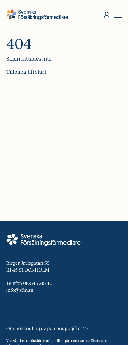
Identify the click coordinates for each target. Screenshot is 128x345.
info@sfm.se (19, 290)
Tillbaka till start (26, 72)
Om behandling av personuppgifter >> (47, 328)
